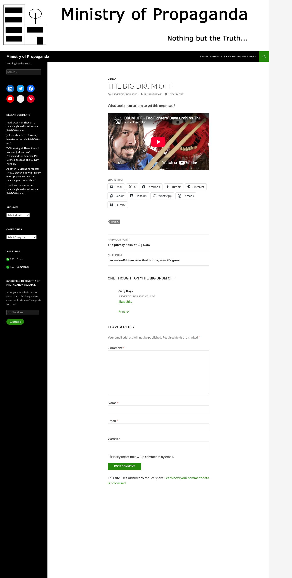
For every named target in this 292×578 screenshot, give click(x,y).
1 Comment (175, 94)
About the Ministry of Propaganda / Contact (228, 56)
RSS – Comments (19, 266)
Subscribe (15, 321)
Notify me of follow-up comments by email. (142, 457)
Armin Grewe (152, 94)
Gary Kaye (125, 291)
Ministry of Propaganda (27, 56)
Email (113, 421)
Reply (126, 311)
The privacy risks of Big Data (129, 242)
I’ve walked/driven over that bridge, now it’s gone (144, 258)
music (115, 221)
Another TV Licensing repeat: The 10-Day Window (22, 159)
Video (112, 78)
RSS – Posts (15, 259)
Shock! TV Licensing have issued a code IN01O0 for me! (22, 126)
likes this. (125, 301)
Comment (116, 348)
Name (113, 403)
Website (114, 439)
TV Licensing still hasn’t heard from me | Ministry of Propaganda (22, 152)
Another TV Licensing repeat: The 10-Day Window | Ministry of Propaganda (23, 172)
